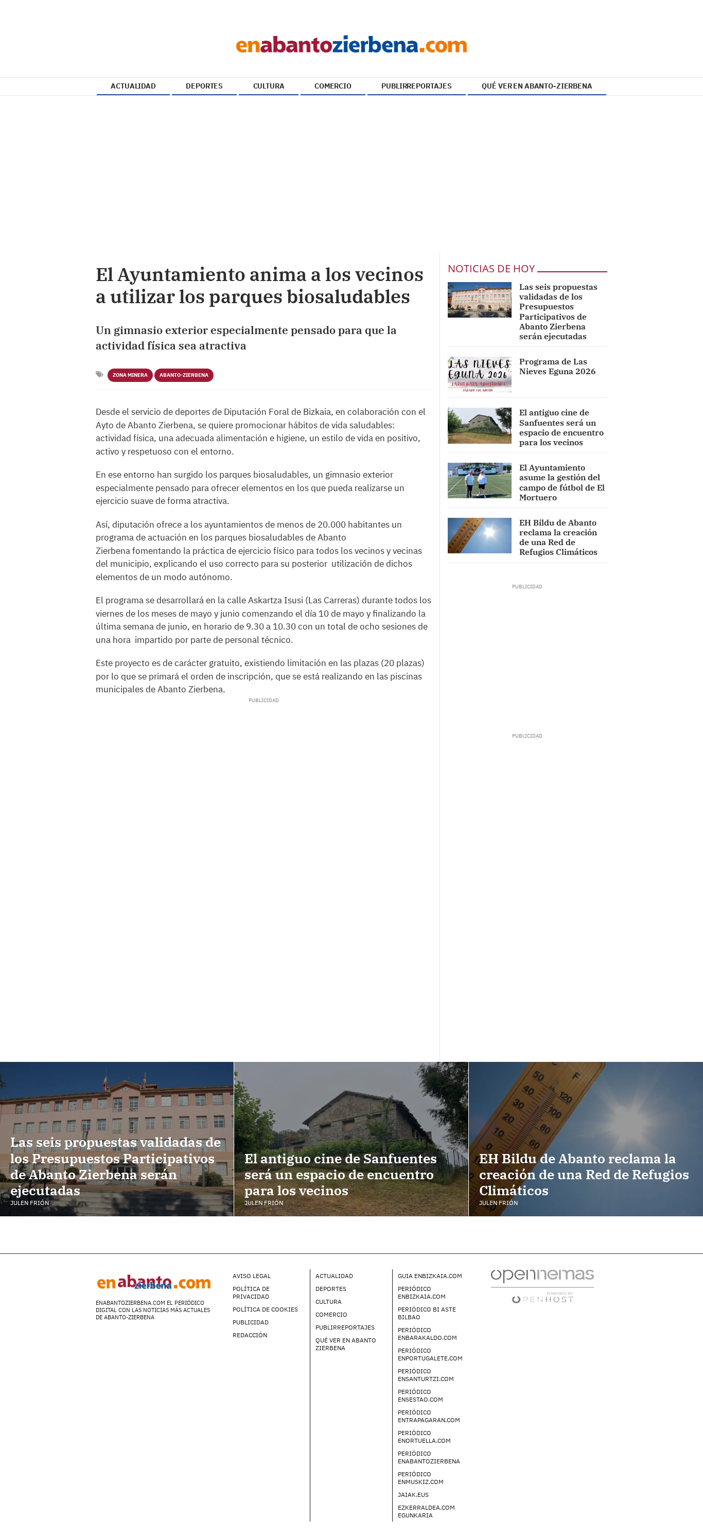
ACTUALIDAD (133, 86)
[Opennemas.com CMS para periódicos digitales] (542, 1285)
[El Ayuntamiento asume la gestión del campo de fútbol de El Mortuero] (480, 480)
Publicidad (251, 1322)
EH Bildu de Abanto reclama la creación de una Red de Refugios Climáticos (558, 537)
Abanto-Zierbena (184, 375)
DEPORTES (204, 86)
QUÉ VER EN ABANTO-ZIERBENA (537, 86)
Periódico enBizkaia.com (422, 1292)
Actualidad (334, 1276)
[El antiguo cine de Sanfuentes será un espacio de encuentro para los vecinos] (480, 425)
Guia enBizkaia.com (430, 1276)
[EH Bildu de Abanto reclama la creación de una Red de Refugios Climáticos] (480, 535)
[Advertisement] (351, 175)
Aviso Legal (252, 1276)
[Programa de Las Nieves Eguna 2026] (480, 374)
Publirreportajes (345, 1327)
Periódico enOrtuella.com (424, 1436)
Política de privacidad (251, 1292)
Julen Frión (29, 1203)
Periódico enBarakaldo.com (427, 1333)
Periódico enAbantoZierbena (429, 1457)
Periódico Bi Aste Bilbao (427, 1313)
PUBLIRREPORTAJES (416, 86)
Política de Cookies (265, 1309)
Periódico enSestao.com (420, 1395)
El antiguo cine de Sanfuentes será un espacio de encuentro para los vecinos (561, 427)
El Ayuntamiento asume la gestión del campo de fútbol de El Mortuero (562, 482)
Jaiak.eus (413, 1494)
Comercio (331, 1314)
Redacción (250, 1335)
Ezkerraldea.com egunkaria (426, 1511)
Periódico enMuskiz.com (421, 1478)
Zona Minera (130, 375)
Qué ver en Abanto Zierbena (345, 1344)
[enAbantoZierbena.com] (351, 41)
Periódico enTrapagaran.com (429, 1416)
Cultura (328, 1301)
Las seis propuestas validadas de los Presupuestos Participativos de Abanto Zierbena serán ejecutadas (558, 311)
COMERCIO (332, 86)
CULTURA (269, 86)
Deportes (330, 1289)
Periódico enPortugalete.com (430, 1354)
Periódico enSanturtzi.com (426, 1375)
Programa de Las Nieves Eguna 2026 (557, 366)
